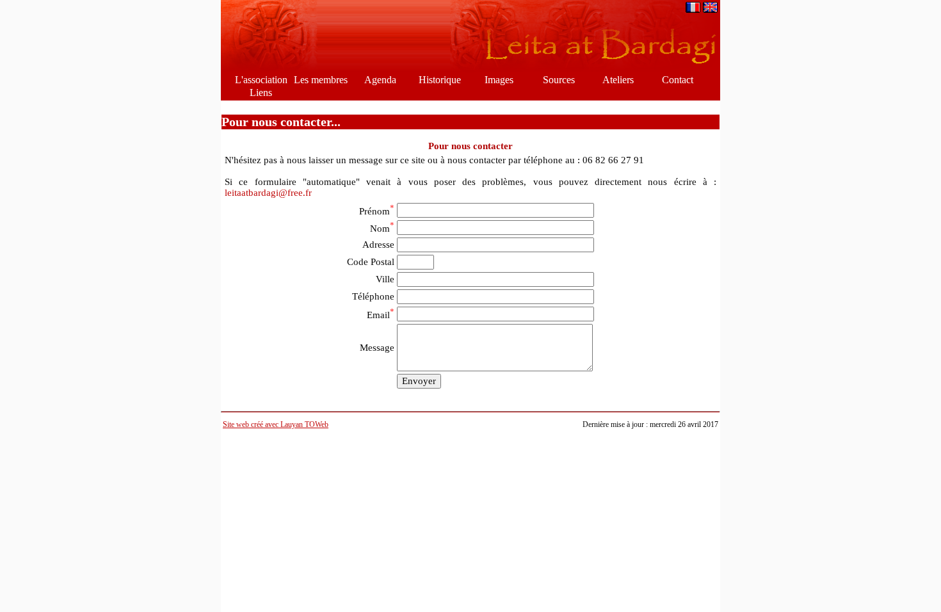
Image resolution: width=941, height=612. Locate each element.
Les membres (321, 79)
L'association (261, 79)
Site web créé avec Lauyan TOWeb (275, 424)
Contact (677, 79)
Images (499, 79)
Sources (559, 79)
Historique (440, 79)
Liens (261, 92)
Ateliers (618, 79)
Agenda (380, 79)
